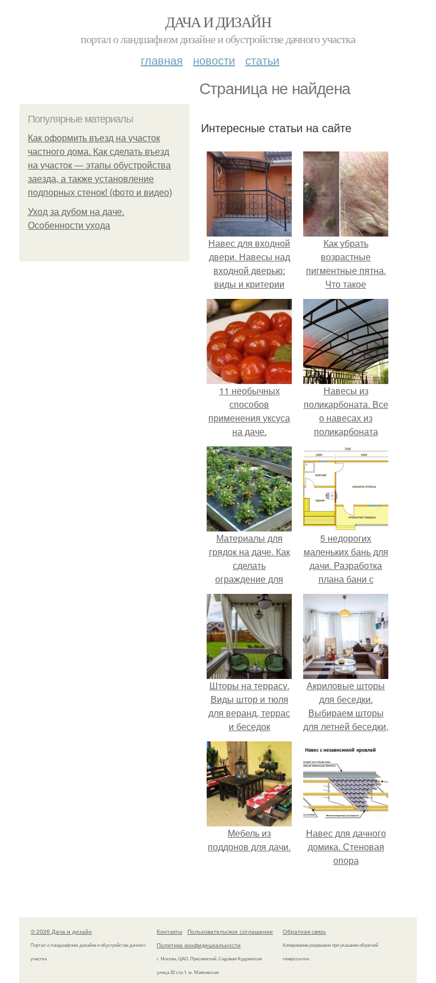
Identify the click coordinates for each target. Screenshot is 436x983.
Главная (162, 60)
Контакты (169, 931)
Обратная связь (304, 931)
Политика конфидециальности (199, 945)
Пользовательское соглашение (230, 931)
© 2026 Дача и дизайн (61, 931)
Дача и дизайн (218, 21)
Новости (214, 60)
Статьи (262, 60)
